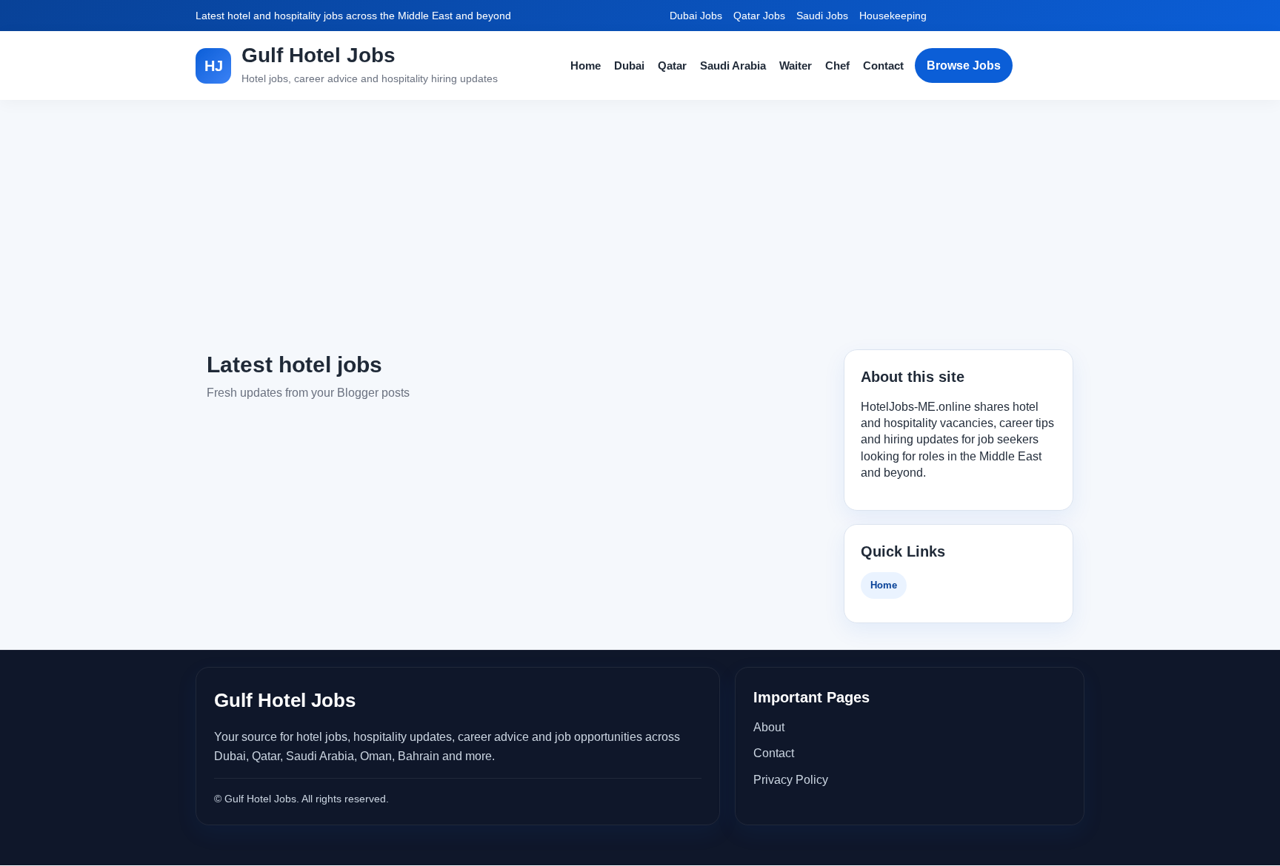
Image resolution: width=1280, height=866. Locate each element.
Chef (837, 65)
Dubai (629, 65)
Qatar (672, 65)
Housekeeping (893, 15)
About (768, 727)
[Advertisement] (640, 225)
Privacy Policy (790, 779)
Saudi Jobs (822, 15)
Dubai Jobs (696, 15)
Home (585, 65)
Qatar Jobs (759, 15)
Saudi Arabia (733, 65)
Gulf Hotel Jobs (318, 55)
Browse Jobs (964, 65)
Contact (883, 65)
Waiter (795, 65)
